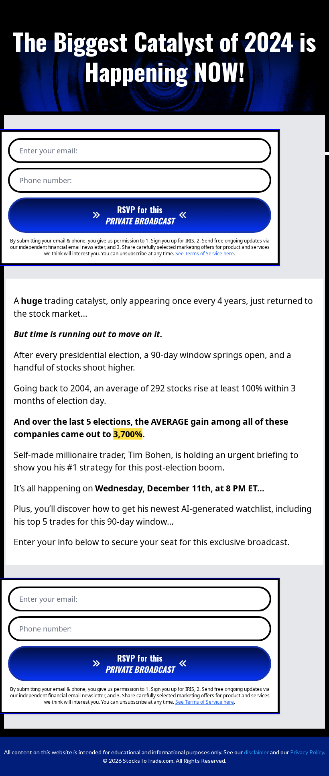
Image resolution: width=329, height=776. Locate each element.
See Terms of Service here (204, 253)
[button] (139, 215)
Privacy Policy (307, 752)
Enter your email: (48, 150)
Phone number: (45, 180)
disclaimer (256, 752)
